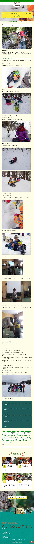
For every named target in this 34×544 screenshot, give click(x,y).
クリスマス (22, 432)
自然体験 (7, 440)
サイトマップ (23, 539)
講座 (23, 440)
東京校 (11, 437)
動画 (5, 435)
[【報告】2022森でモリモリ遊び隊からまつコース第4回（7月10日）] (24, 481)
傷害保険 (19, 539)
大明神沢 (19, 435)
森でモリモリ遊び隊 (15, 21)
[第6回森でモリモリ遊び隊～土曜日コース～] (9, 481)
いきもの (4, 432)
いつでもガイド (8, 432)
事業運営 (5, 426)
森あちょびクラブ (19, 437)
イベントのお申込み (21, 497)
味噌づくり (9, 435)
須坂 (10, 442)
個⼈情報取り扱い (14, 539)
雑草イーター (4, 442)
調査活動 (20, 440)
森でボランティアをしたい (25, 437)
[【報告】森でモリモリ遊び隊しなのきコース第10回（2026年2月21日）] (9, 465)
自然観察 (10, 440)
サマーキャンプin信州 (27, 432)
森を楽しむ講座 (5, 416)
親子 (16, 440)
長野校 (11, 58)
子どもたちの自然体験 (10, 21)
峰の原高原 (25, 435)
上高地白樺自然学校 (6, 421)
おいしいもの (13, 432)
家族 (22, 435)
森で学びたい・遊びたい (6, 58)
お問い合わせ (11, 497)
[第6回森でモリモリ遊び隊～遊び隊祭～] (24, 465)
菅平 (13, 440)
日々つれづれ (5, 404)
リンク (10, 539)
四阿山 (13, 435)
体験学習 (5, 409)
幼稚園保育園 (4, 437)
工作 (29, 435)
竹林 (3, 440)
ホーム (3, 21)
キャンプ (18, 432)
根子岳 (14, 437)
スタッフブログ (5, 21)
